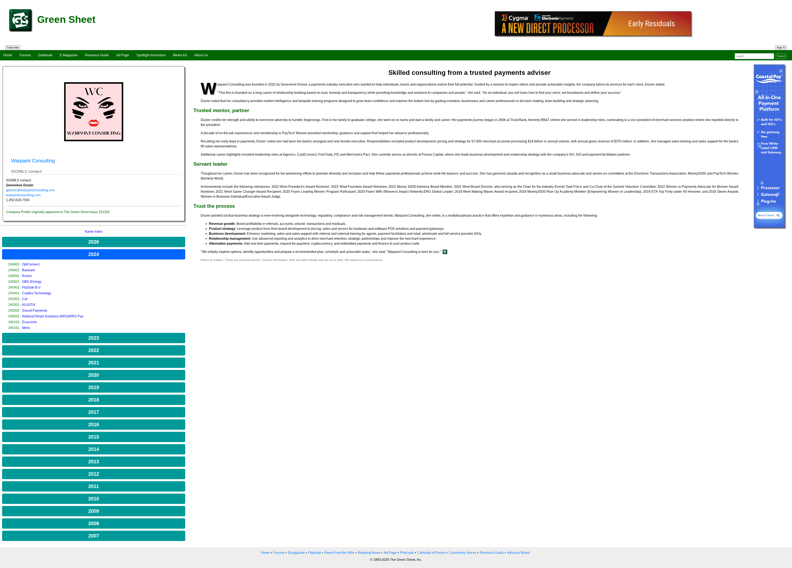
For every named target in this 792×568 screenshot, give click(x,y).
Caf (24, 299)
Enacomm (29, 322)
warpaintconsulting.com (23, 195)
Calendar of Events (431, 552)
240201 (13, 316)
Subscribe (13, 47)
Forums (25, 55)
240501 (13, 281)
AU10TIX (28, 304)
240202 (13, 310)
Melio (26, 328)
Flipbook (314, 552)
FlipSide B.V (31, 287)
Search (781, 56)
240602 (13, 264)
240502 (13, 276)
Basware (28, 270)
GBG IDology (31, 281)
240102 (13, 322)
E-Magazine (69, 55)
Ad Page (122, 55)
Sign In (781, 47)
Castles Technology (36, 293)
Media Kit (180, 55)
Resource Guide (97, 55)
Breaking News (369, 552)
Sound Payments (34, 310)
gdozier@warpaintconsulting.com (30, 190)
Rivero (27, 276)
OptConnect (31, 264)
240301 (13, 304)
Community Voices (462, 552)
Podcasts (407, 552)
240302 (13, 299)
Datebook (45, 55)
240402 (13, 287)
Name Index (94, 231)
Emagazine (296, 552)
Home (7, 55)
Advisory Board (518, 552)
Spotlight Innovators (151, 55)
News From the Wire (339, 552)
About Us (201, 55)
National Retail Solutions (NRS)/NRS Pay (52, 316)
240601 (13, 270)
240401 (13, 293)
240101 (13, 328)
